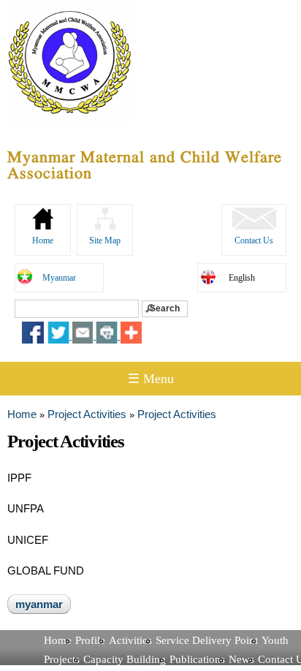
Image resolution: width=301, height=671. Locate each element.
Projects (62, 659)
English (242, 278)
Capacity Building (124, 659)
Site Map (105, 240)
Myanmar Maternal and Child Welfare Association (144, 166)
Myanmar (59, 278)
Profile (90, 640)
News (241, 659)
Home (42, 240)
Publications (197, 659)
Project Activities (86, 414)
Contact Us (254, 240)
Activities (130, 640)
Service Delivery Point (207, 640)
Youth (275, 640)
